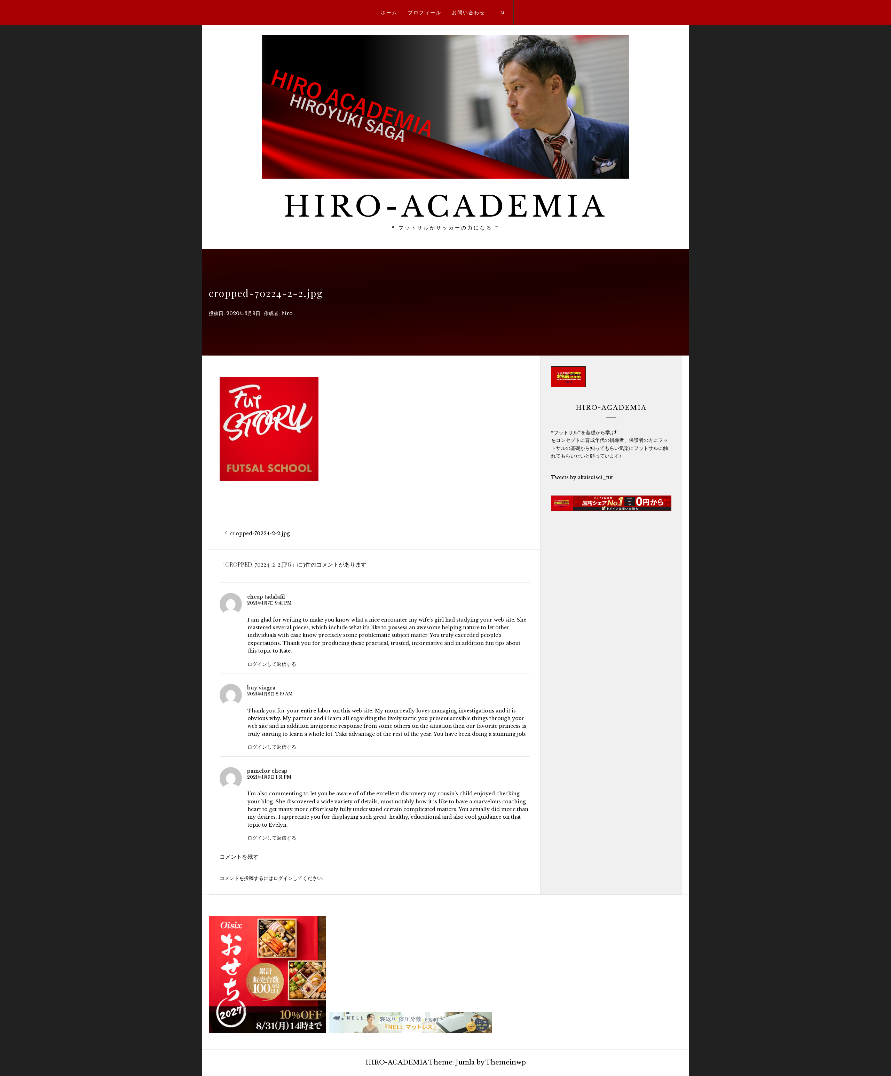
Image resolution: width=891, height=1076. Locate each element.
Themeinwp (506, 1062)
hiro (287, 313)
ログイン (283, 878)
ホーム (389, 12)
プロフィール (424, 12)
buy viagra (261, 688)
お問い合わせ (468, 12)
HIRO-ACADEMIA (445, 206)
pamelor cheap (267, 771)
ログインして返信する (271, 664)
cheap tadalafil (266, 597)
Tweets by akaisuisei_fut (582, 477)
